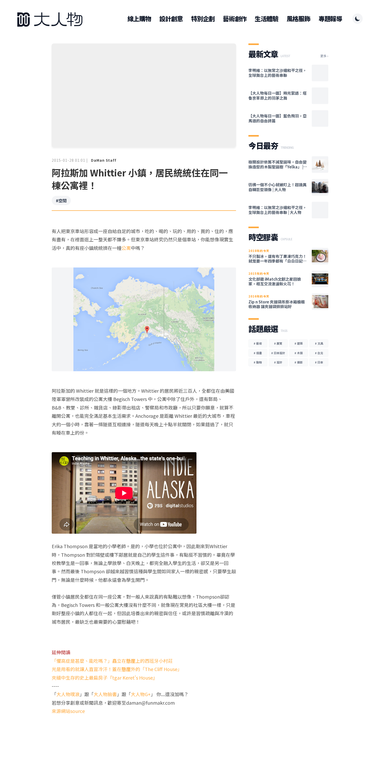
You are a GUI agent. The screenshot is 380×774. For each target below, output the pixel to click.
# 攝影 (298, 362)
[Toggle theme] (357, 18)
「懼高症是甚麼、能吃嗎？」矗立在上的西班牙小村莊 (112, 660)
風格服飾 (298, 18)
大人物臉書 (105, 694)
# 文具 (319, 343)
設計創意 (171, 18)
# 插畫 (258, 353)
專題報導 (330, 18)
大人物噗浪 (68, 694)
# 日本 (319, 362)
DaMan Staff (103, 160)
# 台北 (319, 353)
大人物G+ (141, 694)
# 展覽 (278, 343)
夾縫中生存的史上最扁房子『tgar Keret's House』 (104, 677)
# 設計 (278, 362)
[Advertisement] (144, 735)
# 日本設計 (278, 353)
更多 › (324, 56)
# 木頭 (298, 353)
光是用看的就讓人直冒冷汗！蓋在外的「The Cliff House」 (117, 669)
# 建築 (298, 343)
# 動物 (258, 362)
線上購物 (139, 18)
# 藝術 (258, 343)
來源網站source (68, 711)
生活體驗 (266, 18)
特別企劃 (203, 18)
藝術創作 (234, 18)
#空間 (61, 200)
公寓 (126, 247)
